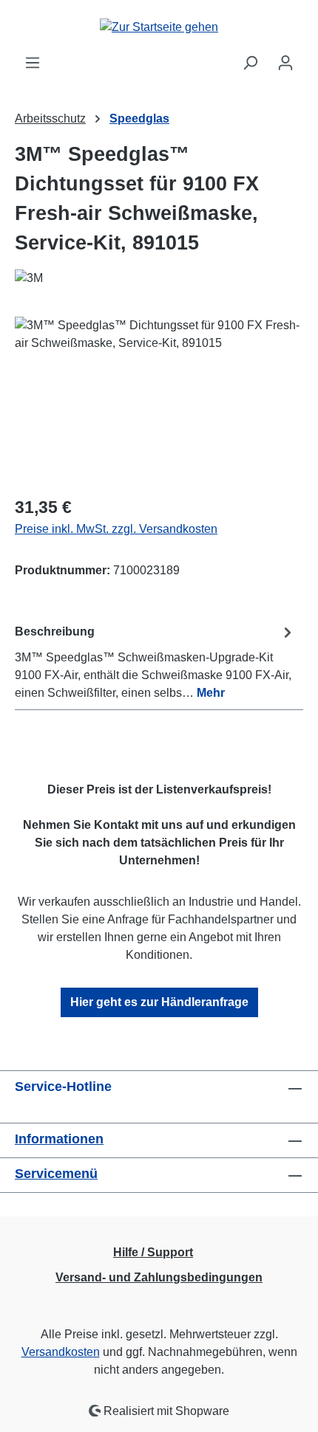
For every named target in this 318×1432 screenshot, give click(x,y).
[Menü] (32, 63)
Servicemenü (56, 1173)
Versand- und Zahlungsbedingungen (159, 1277)
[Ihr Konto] (285, 63)
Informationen (59, 1139)
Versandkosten (60, 1352)
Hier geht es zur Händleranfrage (159, 1002)
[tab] (155, 662)
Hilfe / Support (153, 1252)
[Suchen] (250, 63)
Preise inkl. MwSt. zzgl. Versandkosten (116, 529)
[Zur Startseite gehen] (159, 27)
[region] (159, 400)
